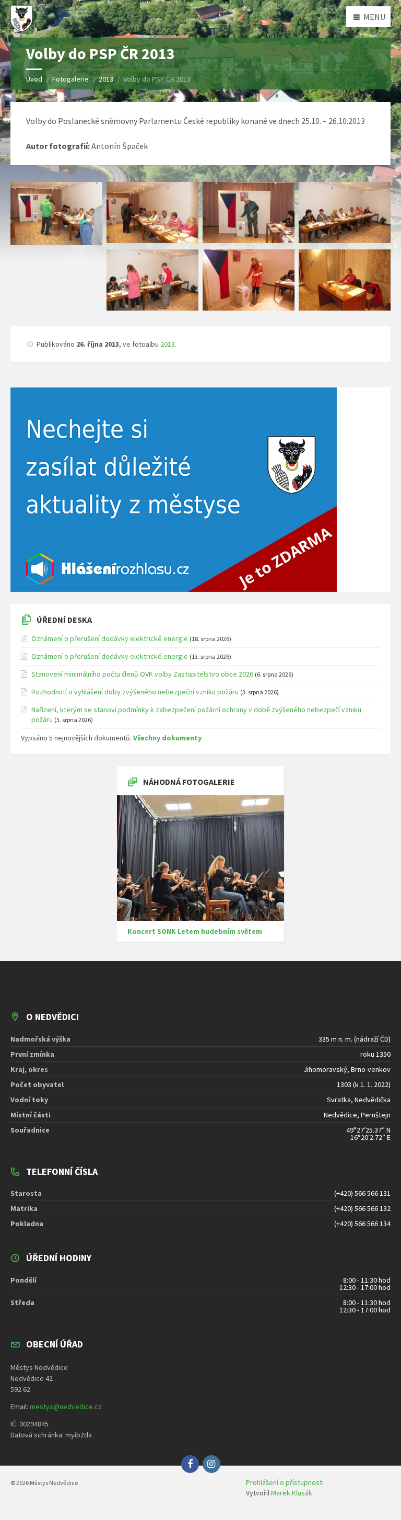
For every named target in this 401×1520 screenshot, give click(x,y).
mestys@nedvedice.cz (66, 1406)
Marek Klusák (291, 1493)
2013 (167, 344)
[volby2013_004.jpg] (345, 213)
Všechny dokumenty (167, 737)
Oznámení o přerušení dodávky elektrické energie (109, 638)
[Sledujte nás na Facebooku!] (190, 1464)
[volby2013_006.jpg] (248, 280)
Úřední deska (64, 619)
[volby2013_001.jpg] (56, 213)
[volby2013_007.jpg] (345, 280)
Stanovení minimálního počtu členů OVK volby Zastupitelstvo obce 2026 (142, 674)
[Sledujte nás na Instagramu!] (211, 1464)
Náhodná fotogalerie (189, 781)
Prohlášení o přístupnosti (285, 1482)
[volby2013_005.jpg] (152, 280)
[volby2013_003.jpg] (248, 213)
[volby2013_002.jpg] (152, 213)
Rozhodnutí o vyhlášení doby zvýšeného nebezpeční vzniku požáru (135, 691)
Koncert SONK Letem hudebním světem (194, 931)
